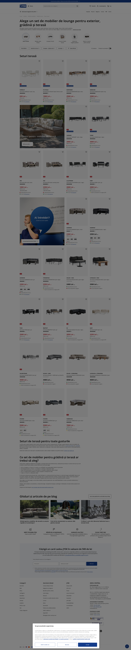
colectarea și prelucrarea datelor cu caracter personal (55, 639)
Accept (87, 644)
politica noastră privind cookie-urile (81, 639)
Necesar (67, 644)
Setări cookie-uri (45, 644)
